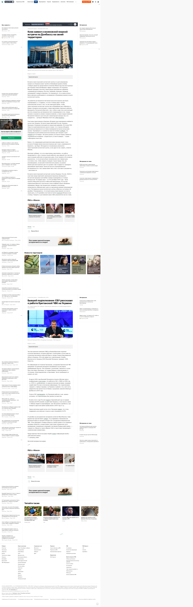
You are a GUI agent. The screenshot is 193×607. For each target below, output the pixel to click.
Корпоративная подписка (55, 551)
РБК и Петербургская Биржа (8, 240)
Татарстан (20, 567)
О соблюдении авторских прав (25, 599)
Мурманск (20, 577)
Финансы (4, 557)
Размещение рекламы (71, 553)
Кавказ (19, 573)
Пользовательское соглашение (41, 599)
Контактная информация (71, 549)
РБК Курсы (68, 572)
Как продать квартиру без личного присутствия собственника (88, 28)
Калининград (21, 558)
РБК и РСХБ (84, 520)
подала (48, 400)
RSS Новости (53, 557)
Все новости (6, 25)
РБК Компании (83, 31)
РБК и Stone (4, 30)
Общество (4, 152)
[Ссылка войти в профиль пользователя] (98, 1)
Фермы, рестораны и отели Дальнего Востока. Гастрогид (88, 518)
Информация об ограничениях (9, 599)
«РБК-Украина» (59, 117)
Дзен (35, 553)
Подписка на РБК (53, 549)
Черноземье (20, 571)
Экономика (4, 262)
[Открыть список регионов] (93, 2)
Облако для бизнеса (70, 558)
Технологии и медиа (6, 44)
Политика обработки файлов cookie (87, 599)
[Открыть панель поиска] (95, 2)
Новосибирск (21, 551)
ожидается (31, 134)
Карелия (20, 575)
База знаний (4, 560)
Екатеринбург (21, 549)
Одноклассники (37, 549)
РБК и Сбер (4, 117)
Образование (82, 311)
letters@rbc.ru (14, 589)
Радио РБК (8, 1)
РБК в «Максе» (34, 200)
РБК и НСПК (4, 275)
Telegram (36, 551)
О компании (68, 548)
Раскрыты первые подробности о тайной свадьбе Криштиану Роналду (51, 519)
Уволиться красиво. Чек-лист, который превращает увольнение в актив (89, 35)
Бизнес (3, 553)
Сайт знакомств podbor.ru (72, 569)
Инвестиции (27, 522)
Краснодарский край (22, 560)
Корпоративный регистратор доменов (72, 561)
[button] (93, 2)
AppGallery (84, 551)
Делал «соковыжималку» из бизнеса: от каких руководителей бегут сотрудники (89, 309)
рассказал (42, 381)
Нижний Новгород (22, 562)
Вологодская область (22, 557)
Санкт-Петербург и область (24, 548)
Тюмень (19, 569)
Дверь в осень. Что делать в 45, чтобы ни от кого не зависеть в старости (89, 316)
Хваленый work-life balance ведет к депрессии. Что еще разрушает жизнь (88, 42)
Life (44, 522)
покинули (59, 193)
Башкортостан (21, 555)
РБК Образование (5, 562)
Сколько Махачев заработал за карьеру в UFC (70, 518)
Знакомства (68, 567)
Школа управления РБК (71, 574)
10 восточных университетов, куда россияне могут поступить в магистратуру (88, 302)
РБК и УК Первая (5, 304)
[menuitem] (20, 2)
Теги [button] (34, 226)
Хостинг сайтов (69, 563)
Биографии (4, 558)
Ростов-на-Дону (21, 566)
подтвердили (41, 394)
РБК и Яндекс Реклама (6, 540)
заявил (60, 409)
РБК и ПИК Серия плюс (7, 364)
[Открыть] (11, 1)
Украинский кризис (32, 28)
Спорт (3, 394)
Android (84, 549)
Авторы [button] (29, 226)
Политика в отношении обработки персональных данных (63, 599)
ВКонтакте (36, 548)
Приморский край (22, 578)
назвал (54, 433)
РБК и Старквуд (5, 416)
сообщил (62, 131)
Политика (4, 96)
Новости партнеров (33, 253)
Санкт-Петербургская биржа (24, 593)
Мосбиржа (15, 593)
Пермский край (21, 564)
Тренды (81, 304)
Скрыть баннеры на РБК (55, 548)
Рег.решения (69, 565)
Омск (19, 553)
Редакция (68, 551)
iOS (83, 548)
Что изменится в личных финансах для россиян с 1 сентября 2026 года (30, 519)
